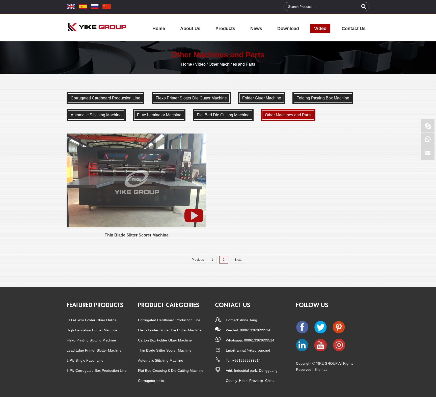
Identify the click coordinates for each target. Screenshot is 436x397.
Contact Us (354, 28)
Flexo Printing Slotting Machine (91, 340)
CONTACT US (232, 305)
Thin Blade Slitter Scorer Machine (165, 350)
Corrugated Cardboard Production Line (169, 320)
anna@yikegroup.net (253, 350)
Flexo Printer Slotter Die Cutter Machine (170, 330)
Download (288, 28)
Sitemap (321, 369)
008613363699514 (259, 340)
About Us (190, 28)
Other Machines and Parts (232, 64)
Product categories (168, 305)
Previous (198, 259)
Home (158, 28)
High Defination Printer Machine (92, 330)
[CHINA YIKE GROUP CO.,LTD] (97, 26)
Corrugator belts (151, 381)
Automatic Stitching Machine (160, 360)
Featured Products (95, 305)
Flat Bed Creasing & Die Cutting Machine (170, 370)
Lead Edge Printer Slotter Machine (94, 350)
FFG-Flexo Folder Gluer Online (92, 320)
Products (225, 28)
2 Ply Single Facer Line (85, 360)
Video (320, 28)
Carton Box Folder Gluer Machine (165, 340)
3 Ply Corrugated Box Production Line (97, 370)
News (256, 28)
